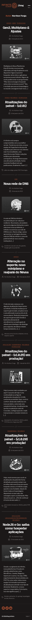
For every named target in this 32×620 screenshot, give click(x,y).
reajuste (6, 335)
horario (16, 333)
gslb (10, 247)
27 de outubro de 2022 (17, 539)
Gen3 (14, 23)
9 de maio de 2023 (25, 277)
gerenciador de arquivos (11, 505)
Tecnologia (21, 23)
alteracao (7, 333)
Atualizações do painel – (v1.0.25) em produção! (16, 355)
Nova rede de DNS (16, 184)
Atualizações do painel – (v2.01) (16, 104)
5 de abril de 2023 (25, 363)
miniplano (21, 333)
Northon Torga (18, 36)
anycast (13, 246)
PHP (19, 170)
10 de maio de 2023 (17, 191)
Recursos (13, 97)
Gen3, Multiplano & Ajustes (16, 29)
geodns (23, 246)
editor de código (9, 170)
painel (15, 170)
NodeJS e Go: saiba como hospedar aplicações (16, 528)
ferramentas (15, 420)
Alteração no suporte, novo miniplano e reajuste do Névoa (16, 266)
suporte (11, 335)
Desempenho (16, 344)
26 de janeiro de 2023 (17, 450)
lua (13, 247)
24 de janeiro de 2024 (17, 113)
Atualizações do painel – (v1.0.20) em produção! (16, 439)
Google (6, 247)
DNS (16, 179)
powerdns (17, 247)
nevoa (26, 333)
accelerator (7, 246)
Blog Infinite (10, 616)
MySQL (21, 420)
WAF (21, 422)
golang (20, 596)
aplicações (12, 596)
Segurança (16, 422)
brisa (11, 333)
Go (17, 596)
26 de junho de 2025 (17, 39)
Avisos (8, 23)
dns (20, 246)
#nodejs (6, 596)
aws (17, 246)
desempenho (7, 420)
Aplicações (7, 344)
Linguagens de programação (16, 518)
